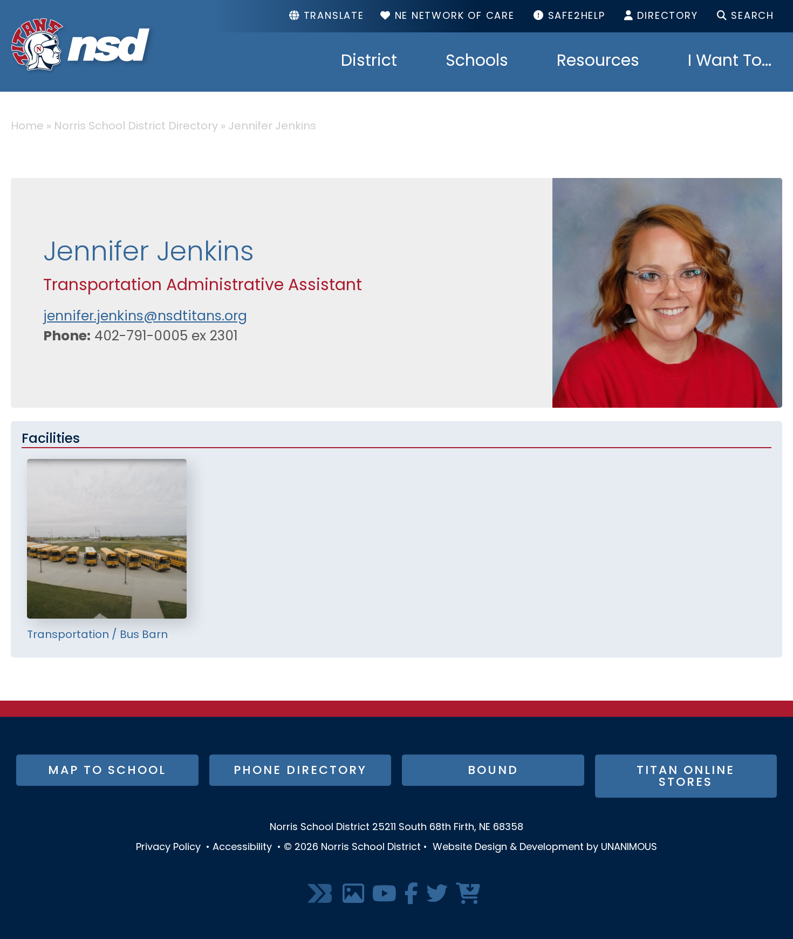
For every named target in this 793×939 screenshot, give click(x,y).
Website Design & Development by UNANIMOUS (545, 848)
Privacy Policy (168, 848)
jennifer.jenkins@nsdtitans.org (145, 317)
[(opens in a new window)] (320, 894)
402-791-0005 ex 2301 (166, 337)
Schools (477, 62)
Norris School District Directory (136, 126)
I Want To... (729, 62)
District (369, 62)
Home (27, 126)
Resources (598, 62)
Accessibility (242, 848)
